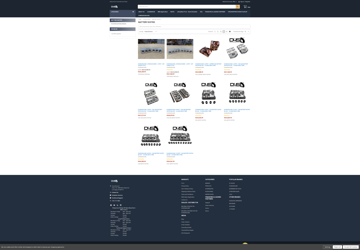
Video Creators (185, 222)
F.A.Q (182, 183)
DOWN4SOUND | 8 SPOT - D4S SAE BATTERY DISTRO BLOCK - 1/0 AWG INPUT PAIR (179, 110)
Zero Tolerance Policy (187, 188)
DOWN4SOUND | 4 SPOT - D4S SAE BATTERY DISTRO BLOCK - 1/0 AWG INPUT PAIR (236, 64)
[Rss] (117, 205)
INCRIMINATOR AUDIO (235, 188)
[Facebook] (111, 205)
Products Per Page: (239, 31)
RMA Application (163, 11)
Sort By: (141, 31)
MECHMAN (232, 203)
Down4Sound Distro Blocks (118, 23)
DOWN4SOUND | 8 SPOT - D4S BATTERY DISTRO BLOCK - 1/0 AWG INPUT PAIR (151, 154)
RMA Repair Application (187, 197)
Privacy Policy (185, 186)
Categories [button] (114, 11)
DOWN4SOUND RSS (143, 15)
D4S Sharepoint (185, 233)
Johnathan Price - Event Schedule (187, 11)
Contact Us (184, 200)
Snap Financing (209, 205)
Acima (207, 208)
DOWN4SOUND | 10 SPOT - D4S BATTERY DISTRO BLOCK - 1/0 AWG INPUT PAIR (180, 154)
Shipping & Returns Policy (188, 191)
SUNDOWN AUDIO (234, 191)
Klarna (207, 211)
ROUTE (172, 11)
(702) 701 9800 (116, 200)
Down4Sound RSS (186, 227)
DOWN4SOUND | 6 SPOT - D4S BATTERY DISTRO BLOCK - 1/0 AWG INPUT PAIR (237, 110)
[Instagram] (120, 205)
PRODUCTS (208, 186)
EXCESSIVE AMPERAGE (235, 200)
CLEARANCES (151, 11)
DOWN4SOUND (233, 186)
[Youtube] (114, 205)
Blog (182, 219)
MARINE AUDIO (209, 194)
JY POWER (232, 209)
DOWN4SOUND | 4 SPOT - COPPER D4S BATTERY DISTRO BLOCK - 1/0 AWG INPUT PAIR (208, 64)
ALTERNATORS (209, 188)
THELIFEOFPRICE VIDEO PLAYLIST (237, 11)
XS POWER (232, 206)
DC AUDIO (232, 183)
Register (247, 1)
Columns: (210, 31)
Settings (327, 247)
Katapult (207, 202)
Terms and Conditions (187, 194)
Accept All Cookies (350, 247)
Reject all (337, 247)
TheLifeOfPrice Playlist (187, 230)
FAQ (201, 11)
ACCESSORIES (209, 191)
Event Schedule (185, 224)
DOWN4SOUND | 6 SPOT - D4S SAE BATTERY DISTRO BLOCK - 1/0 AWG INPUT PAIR (150, 110)
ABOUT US (141, 11)
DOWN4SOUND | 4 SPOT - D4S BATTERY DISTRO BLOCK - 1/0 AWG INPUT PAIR (208, 110)
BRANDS (207, 183)
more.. (231, 194)
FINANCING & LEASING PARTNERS (215, 11)
